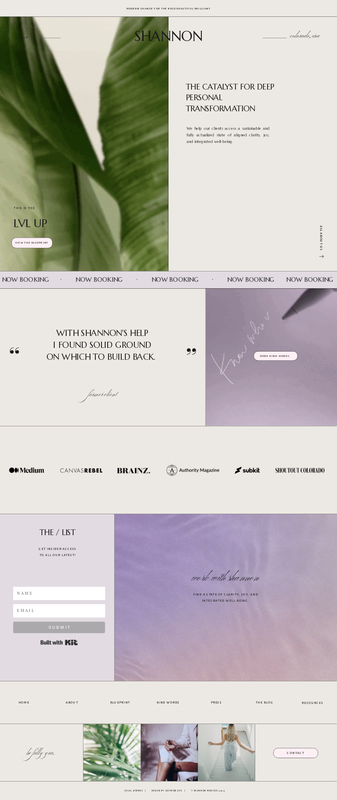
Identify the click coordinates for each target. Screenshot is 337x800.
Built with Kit (59, 642)
